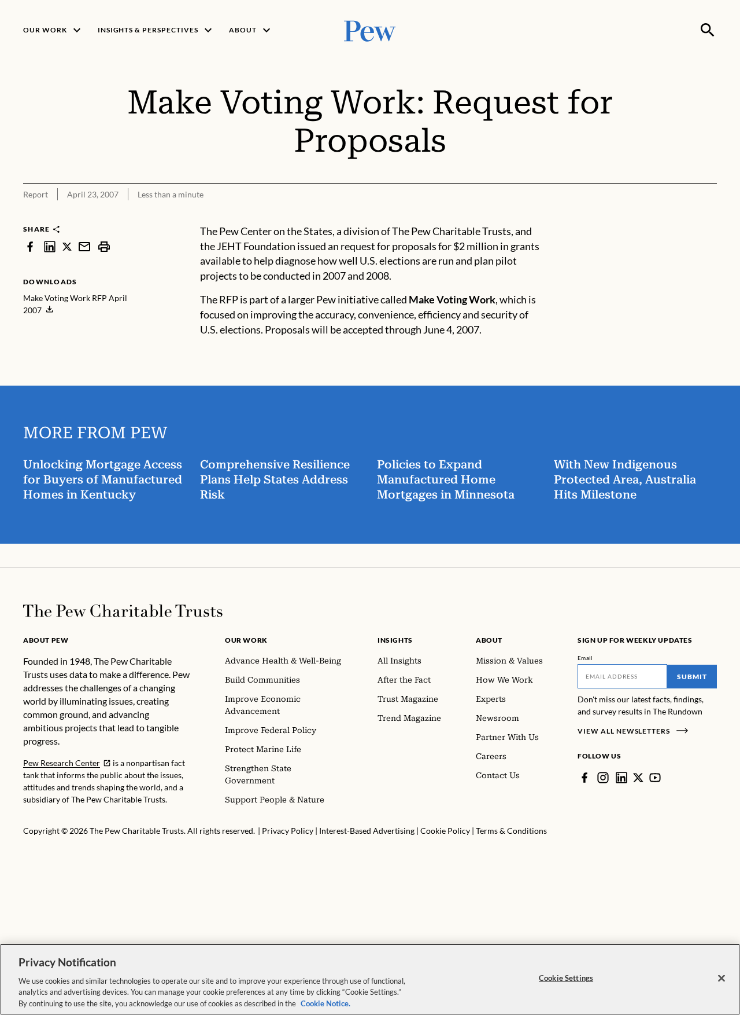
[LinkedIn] (621, 778)
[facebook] (30, 246)
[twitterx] (67, 246)
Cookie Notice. (325, 1002)
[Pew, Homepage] (370, 30)
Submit (692, 676)
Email (585, 658)
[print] (104, 246)
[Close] (721, 978)
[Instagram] (603, 778)
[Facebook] (584, 778)
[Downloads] (709, 216)
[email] (84, 246)
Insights (395, 640)
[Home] (123, 610)
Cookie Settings (566, 978)
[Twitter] (638, 777)
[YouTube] (655, 778)
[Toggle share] (680, 216)
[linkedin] (50, 246)
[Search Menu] (707, 30)
